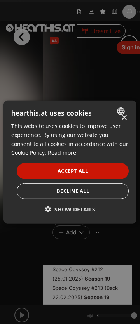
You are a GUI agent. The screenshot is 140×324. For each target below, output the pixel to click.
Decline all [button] (72, 190)
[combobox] (122, 111)
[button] (70, 209)
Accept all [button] (73, 170)
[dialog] (70, 161)
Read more (62, 152)
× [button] (124, 117)
